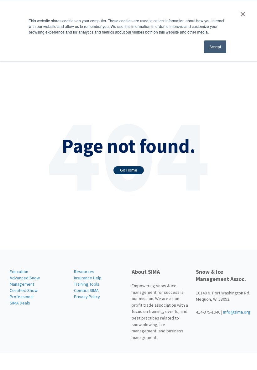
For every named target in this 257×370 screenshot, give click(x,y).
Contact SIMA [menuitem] (86, 290)
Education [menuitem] (19, 271)
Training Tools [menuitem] (86, 284)
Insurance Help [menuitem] (88, 278)
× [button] (242, 12)
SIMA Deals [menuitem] (20, 303)
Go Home (128, 170)
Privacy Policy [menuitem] (87, 296)
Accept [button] (215, 46)
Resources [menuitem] (84, 271)
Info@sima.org (236, 312)
